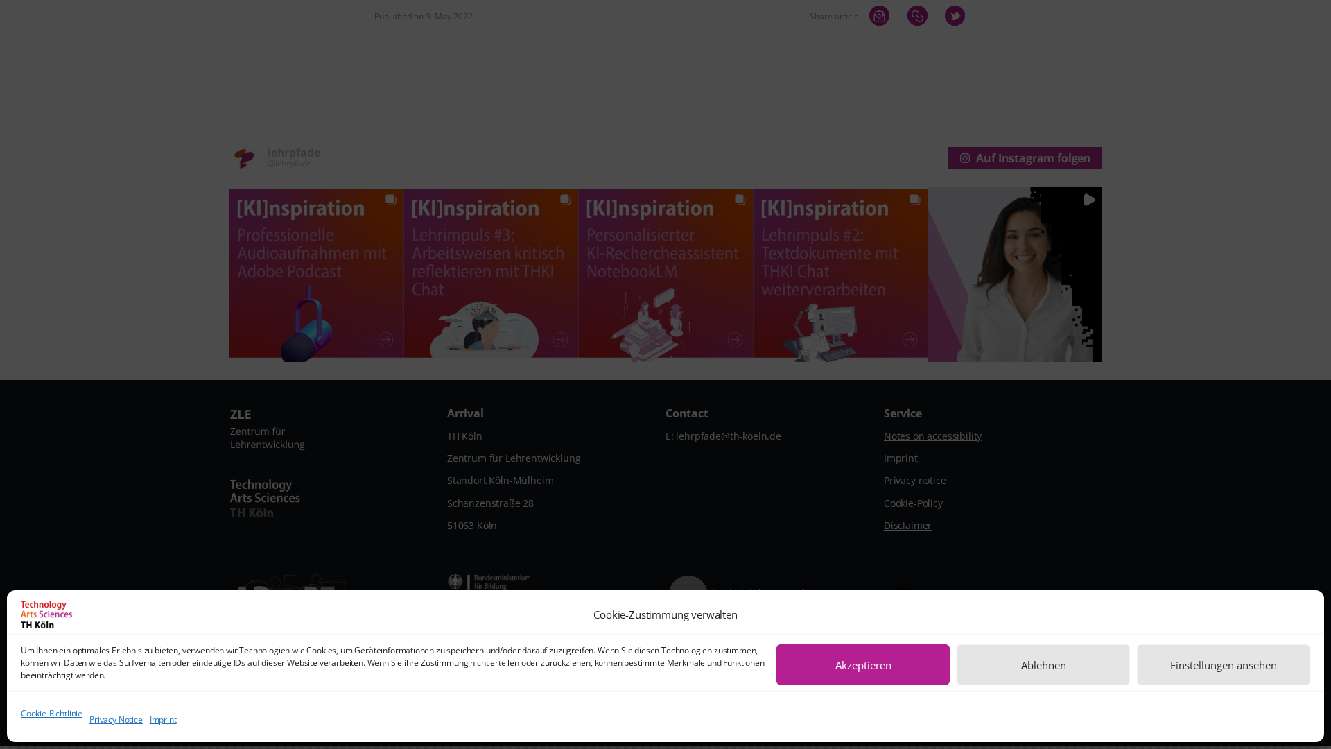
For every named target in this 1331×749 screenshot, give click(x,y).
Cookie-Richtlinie (51, 713)
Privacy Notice (116, 720)
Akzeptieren (863, 665)
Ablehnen (1043, 665)
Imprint (163, 720)
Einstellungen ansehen (1223, 665)
